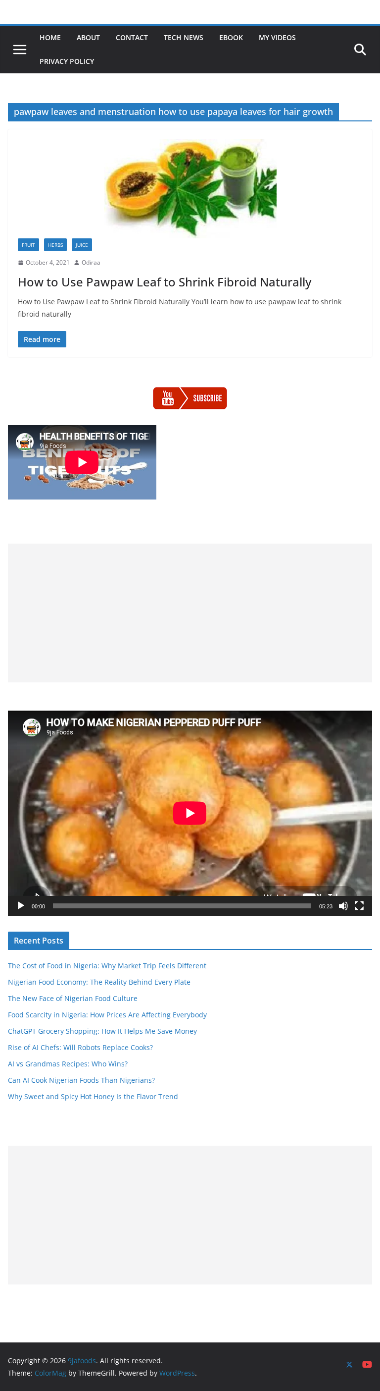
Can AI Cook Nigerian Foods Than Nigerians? (81, 1080)
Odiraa (91, 262)
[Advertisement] (190, 613)
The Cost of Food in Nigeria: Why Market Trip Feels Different (107, 965)
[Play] (21, 906)
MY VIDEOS (277, 37)
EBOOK (231, 37)
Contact (132, 37)
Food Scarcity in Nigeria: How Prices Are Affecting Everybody (107, 1014)
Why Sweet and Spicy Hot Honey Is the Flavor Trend (93, 1096)
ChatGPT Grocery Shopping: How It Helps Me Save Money (102, 1031)
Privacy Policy (67, 61)
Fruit (28, 244)
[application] (190, 813)
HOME (50, 37)
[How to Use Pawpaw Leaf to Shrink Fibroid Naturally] (190, 188)
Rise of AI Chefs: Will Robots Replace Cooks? (80, 1047)
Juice (82, 244)
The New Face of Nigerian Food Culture (73, 998)
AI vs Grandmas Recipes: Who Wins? (68, 1063)
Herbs (55, 244)
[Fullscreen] (359, 906)
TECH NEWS (183, 37)
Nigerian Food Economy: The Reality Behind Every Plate (99, 982)
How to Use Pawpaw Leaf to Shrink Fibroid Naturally (164, 282)
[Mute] (343, 906)
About (88, 37)
